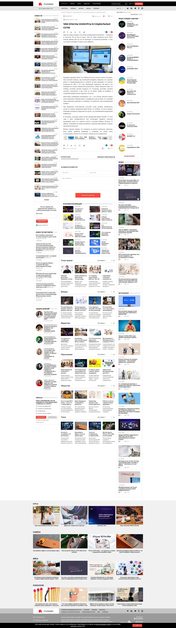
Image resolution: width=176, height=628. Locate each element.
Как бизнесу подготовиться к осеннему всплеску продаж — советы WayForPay (49, 166)
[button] (114, 260)
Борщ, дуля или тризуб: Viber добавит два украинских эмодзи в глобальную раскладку (50, 101)
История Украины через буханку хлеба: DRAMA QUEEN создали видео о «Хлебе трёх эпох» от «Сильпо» (49, 43)
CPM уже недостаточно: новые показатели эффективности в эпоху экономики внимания (106, 220)
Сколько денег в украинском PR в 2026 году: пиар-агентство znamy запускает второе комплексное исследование (49, 173)
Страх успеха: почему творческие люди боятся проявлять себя (129, 604)
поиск (126, 4)
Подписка (139, 3)
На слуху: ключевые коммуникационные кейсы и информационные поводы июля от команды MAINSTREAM (129, 207)
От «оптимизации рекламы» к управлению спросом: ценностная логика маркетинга (129, 385)
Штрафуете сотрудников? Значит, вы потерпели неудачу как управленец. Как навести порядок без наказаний (129, 411)
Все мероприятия (129, 156)
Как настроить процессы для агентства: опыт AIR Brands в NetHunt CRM (128, 312)
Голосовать (41, 417)
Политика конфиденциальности (71, 609)
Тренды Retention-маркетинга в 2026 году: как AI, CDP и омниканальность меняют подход (128, 437)
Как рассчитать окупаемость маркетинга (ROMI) (80, 235)
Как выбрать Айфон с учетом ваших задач (46, 550)
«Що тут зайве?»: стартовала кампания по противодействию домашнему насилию (49, 159)
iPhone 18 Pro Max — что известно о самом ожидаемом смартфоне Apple (102, 551)
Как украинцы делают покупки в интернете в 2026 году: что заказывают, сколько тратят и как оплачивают (49, 35)
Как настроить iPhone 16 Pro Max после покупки (74, 551)
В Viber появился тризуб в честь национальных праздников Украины (49, 108)
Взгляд (99, 16)
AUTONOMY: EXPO (132, 68)
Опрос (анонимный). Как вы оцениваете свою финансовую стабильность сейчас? (46, 402)
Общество (87, 3)
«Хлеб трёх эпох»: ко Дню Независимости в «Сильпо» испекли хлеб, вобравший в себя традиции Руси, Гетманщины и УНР (48, 115)
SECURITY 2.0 (131, 136)
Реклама (94, 609)
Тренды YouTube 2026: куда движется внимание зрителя (127, 336)
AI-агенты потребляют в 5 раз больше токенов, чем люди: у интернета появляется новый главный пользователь (49, 64)
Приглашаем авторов (88, 612)
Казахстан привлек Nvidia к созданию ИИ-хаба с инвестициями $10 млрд (44, 264)
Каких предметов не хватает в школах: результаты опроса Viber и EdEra (49, 21)
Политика (105, 612)
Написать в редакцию (71, 148)
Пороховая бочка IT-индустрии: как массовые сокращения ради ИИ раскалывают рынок (46, 294)
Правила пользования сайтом (70, 612)
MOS (98, 612)
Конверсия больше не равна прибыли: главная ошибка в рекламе (106, 211)
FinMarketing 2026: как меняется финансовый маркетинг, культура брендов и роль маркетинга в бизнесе (49, 130)
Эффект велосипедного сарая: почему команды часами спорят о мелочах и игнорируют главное (102, 604)
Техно (79, 3)
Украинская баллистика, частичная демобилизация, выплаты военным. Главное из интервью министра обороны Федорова (45, 247)
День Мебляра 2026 (133, 102)
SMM (95, 16)
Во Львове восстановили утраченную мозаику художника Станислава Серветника (49, 28)
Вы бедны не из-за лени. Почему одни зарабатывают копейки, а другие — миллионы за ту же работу (129, 463)
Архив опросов (40, 422)
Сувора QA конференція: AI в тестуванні (132, 25)
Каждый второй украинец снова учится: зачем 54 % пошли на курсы (49, 188)
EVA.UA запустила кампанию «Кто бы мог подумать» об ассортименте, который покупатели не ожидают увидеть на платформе (129, 257)
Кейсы (35, 559)
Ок (137, 625)
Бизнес (72, 3)
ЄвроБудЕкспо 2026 (133, 147)
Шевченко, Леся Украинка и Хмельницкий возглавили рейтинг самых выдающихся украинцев (48, 93)
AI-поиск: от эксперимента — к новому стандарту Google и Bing (80, 227)
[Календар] (130, 4)
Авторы (81, 8)
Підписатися (42, 221)
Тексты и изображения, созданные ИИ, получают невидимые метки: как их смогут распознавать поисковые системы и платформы (50, 195)
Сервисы (73, 8)
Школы (88, 8)
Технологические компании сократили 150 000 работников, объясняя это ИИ (46, 285)
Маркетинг (64, 3)
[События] (133, 4)
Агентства (64, 8)
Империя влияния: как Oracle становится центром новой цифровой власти (128, 489)
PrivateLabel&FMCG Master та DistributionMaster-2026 (133, 59)
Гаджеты (37, 532)
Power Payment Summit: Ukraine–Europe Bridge (132, 81)
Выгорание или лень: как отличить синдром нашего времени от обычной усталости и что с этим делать (46, 604)
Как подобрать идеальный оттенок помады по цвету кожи (46, 235)
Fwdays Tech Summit (133, 114)
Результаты (52, 417)
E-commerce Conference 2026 (132, 125)
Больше (46, 199)
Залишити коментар (87, 195)
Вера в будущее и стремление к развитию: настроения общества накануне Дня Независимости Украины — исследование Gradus (49, 144)
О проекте (86, 609)
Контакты (102, 609)
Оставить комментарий (42, 420)
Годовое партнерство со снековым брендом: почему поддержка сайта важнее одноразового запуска (102, 578)
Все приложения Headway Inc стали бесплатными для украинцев (49, 122)
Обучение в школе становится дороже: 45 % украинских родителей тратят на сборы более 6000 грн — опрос (49, 151)
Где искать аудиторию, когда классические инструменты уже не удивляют (130, 578)
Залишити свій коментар (106, 157)
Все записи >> (102, 260)
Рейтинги (96, 8)
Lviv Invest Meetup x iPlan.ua (133, 46)
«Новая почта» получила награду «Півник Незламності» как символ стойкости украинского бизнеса (49, 57)
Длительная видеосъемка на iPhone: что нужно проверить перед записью (130, 551)
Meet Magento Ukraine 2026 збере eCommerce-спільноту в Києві (133, 37)
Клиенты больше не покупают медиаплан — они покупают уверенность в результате (128, 361)
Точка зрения (96, 3)
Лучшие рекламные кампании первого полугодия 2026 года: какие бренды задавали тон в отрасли (128, 281)
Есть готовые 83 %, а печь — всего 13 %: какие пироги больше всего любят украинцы (49, 79)
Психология (38, 585)
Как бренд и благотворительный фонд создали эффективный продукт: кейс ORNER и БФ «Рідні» (46, 578)
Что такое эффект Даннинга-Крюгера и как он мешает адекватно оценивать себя (74, 604)
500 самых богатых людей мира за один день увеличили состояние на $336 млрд (46, 275)
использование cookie (103, 624)
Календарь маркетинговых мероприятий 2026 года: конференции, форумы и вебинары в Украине (48, 137)
